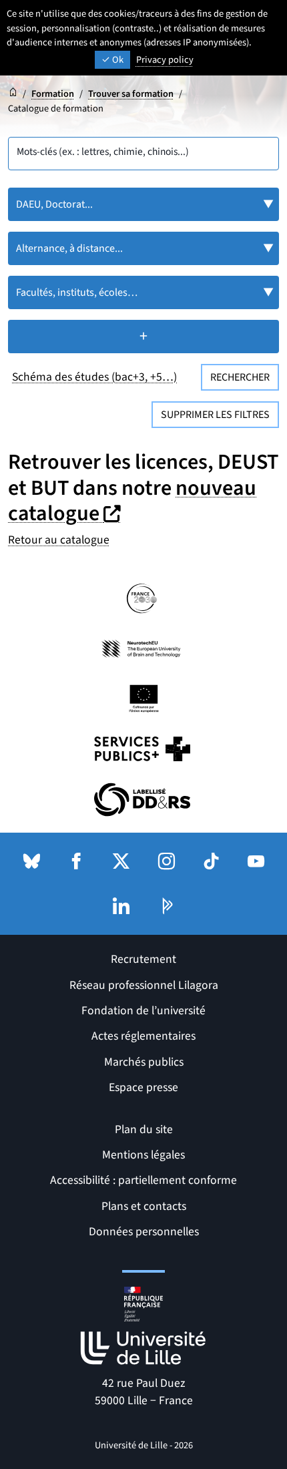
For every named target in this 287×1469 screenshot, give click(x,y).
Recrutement (143, 959)
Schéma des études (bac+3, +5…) (94, 377)
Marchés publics (144, 1062)
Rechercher (240, 377)
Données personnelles (144, 1231)
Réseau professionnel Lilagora (143, 985)
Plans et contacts (143, 1206)
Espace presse (143, 1087)
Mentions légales (143, 1154)
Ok (116, 60)
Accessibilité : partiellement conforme (143, 1180)
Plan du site (144, 1129)
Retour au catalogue (58, 540)
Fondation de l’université (143, 1010)
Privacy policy (165, 60)
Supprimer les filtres (215, 414)
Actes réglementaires (143, 1036)
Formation (52, 94)
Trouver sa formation (131, 94)
